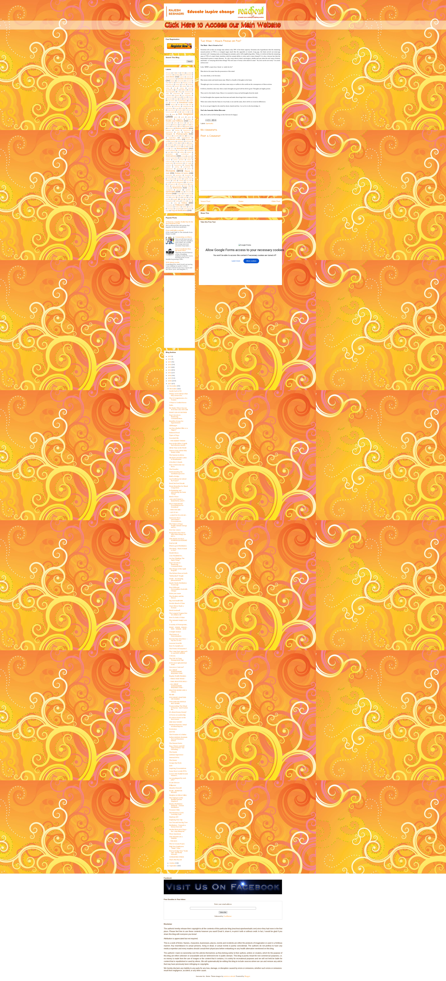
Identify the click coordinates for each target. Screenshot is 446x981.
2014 (169, 364)
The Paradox (173, 469)
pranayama (169, 175)
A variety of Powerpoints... (178, 624)
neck (176, 161)
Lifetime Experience (176, 755)
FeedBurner (228, 916)
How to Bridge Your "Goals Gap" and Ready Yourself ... (178, 852)
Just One (172, 732)
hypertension (187, 130)
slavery (168, 188)
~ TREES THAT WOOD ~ (177, 679)
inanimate (168, 136)
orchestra (168, 165)
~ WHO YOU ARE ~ (175, 510)
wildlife (184, 207)
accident (189, 73)
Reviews (168, 180)
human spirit (189, 126)
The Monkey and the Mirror (176, 597)
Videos (184, 203)
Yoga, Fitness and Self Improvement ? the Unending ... (176, 747)
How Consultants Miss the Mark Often (183, 249)
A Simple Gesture (175, 632)
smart (189, 188)
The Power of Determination (175, 635)
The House (173, 760)
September (173, 866)
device (176, 99)
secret (167, 182)
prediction (178, 175)
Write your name (175, 593)
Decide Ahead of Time (177, 603)
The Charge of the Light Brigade (177, 569)
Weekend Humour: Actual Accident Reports (178, 725)
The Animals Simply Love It (178, 621)
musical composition (172, 158)
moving (183, 156)
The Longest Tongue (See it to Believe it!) (178, 614)
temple (175, 199)
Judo (170, 766)
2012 (182, 73)
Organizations (178, 165)
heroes (182, 123)
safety (174, 180)
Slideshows (177, 188)
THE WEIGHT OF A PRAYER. (175, 837)
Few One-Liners (175, 530)
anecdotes (170, 77)
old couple (188, 163)
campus (184, 86)
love (167, 148)
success (182, 195)
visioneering (169, 205)
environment (169, 108)
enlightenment (187, 106)
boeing (177, 84)
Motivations (171, 156)
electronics (177, 106)
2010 (169, 375)
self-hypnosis (171, 184)
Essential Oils (174, 438)
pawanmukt (187, 167)
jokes (185, 143)
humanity (170, 128)
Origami (187, 165)
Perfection (173, 729)
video (175, 203)
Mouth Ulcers (174, 553)
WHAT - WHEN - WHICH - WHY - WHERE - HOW (178, 628)
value (190, 201)
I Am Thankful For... (176, 556)
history (187, 125)
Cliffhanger (173, 425)
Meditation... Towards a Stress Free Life (177, 826)
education (168, 106)
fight (178, 112)
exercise (190, 108)
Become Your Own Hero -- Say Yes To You (178, 639)
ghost (175, 117)
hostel (181, 126)
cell (174, 88)
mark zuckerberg (170, 150)
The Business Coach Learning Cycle (176, 813)
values (167, 203)
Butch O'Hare (174, 496)
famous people (170, 112)
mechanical (190, 150)
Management (182, 148)
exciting (183, 108)
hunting (177, 130)
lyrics (172, 148)
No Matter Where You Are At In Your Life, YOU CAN (178, 408)
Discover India (188, 99)
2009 (170, 378)
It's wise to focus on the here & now (177, 718)
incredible (176, 136)
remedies (179, 179)
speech (178, 190)
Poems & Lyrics (181, 173)
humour (168, 130)
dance (185, 97)
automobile (180, 81)
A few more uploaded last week (178, 663)
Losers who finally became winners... (178, 774)
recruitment (171, 179)
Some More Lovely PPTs (178, 771)
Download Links (186, 102)
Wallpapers (180, 205)
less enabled (187, 145)
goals (182, 117)
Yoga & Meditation (179, 210)
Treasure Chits (174, 810)
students (179, 194)
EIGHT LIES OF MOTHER (178, 412)
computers (187, 93)
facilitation (188, 110)
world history (187, 208)
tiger (181, 199)
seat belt (188, 180)
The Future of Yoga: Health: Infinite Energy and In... (178, 525)
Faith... (171, 405)
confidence (169, 95)
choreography (170, 92)
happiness (179, 119)
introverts (188, 141)
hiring (181, 125)
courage (179, 97)
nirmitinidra (179, 163)
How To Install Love (176, 646)
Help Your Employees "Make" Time (176, 847)
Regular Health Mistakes (177, 676)
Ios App (168, 143)
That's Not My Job (175, 860)
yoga (167, 210)
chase (177, 90)
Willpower (172, 785)
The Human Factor (175, 743)
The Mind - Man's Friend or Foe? (178, 549)
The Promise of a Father (177, 734)
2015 (169, 362)
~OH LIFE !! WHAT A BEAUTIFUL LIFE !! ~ (177, 500)
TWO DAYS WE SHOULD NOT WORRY (177, 702)
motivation (169, 154)
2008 (170, 381)
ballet (167, 82)
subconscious (188, 194)
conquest (176, 95)
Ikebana (187, 132)
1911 (174, 73)
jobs (181, 143)
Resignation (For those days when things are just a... (177, 534)
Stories (169, 194)
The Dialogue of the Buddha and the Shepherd (176, 799)
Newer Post (205, 201)
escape (177, 108)
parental (168, 167)
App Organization (170, 79)
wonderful (178, 208)
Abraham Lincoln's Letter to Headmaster (178, 458)
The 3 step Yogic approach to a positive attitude (178, 652)
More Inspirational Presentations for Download (176, 505)
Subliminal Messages (172, 195)
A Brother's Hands (175, 462)
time (186, 199)
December (173, 386)
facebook (180, 110)
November (173, 389)
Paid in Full (173, 543)
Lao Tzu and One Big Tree (178, 822)
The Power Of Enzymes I (178, 648)
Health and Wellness (174, 121)
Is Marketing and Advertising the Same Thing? (177, 492)
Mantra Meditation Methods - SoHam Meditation (176, 805)
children (183, 90)
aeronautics (169, 75)
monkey (181, 152)
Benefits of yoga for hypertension (176, 422)
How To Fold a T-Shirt (177, 617)
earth (189, 104)
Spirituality (209, 123)
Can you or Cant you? (176, 667)
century (182, 88)
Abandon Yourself (175, 788)
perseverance (180, 169)
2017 (169, 356)
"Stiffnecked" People (176, 576)
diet (181, 99)
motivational (185, 154)
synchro (173, 197)
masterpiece (181, 150)
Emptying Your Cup (175, 820)
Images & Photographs (177, 134)
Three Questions (175, 834)
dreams (173, 104)
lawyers (191, 143)
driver (184, 104)
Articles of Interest (185, 79)
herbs (175, 123)
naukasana (169, 161)
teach (189, 197)
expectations (171, 110)
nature (189, 159)
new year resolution (185, 161)
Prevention (188, 175)
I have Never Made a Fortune (176, 606)
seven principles (176, 186)
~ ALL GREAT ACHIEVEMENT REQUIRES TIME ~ (176, 685)
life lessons (177, 146)
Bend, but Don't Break (176, 483)
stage (182, 192)
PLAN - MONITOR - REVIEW (176, 791)
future (173, 114)
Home (240, 201)
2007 (170, 383)
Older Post (275, 201)
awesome (188, 81)
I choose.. (172, 656)
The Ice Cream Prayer (177, 844)
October (172, 863)
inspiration (172, 138)
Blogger (247, 976)
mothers (189, 152)
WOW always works (172, 262)
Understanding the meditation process (177, 472)
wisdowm (170, 208)
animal (182, 77)
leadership (171, 145)
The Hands (173, 752)
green (189, 117)
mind (169, 152)
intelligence (180, 141)
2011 (178, 73)
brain (183, 84)
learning (178, 145)
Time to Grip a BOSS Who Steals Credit (178, 451)
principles (168, 177)
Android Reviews (187, 75)
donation (173, 102)
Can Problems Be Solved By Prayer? (177, 479)
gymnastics (169, 119)
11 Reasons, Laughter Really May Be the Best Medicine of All (179, 222)
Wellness (177, 207)
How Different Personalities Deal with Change (178, 589)
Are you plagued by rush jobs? (177, 779)
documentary (181, 100)
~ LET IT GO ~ (174, 512)
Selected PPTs (174, 757)
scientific (181, 180)
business (177, 86)
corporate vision (170, 97)
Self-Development (177, 182)
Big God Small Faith (176, 601)
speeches (188, 190)
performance (169, 169)
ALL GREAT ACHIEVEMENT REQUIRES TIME (175, 671)
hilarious (175, 125)
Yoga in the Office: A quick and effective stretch (178, 444)
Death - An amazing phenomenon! (176, 579)
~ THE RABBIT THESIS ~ (177, 441)
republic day (187, 179)
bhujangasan (169, 84)
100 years (168, 73)
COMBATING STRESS (176, 857)
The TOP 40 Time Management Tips (176, 659)
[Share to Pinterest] (215, 120)
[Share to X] (211, 120)
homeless (174, 126)
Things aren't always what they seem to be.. (178, 394)
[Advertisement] (243, 193)
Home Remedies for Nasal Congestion (178, 487)
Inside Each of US (175, 391)
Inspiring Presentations (177, 768)
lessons (168, 146)
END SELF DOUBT (175, 722)
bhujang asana (187, 82)
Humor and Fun (182, 128)
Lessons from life (175, 643)
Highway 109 (173, 817)
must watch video (185, 158)
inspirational (186, 138)
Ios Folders (175, 143)
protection (176, 177)
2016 (170, 359)
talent (179, 197)
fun (190, 112)
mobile (175, 152)
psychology (184, 177)
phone (189, 169)
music (189, 156)
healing (188, 119)
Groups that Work (175, 763)
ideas (178, 132)
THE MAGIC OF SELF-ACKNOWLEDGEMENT (178, 539)
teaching (168, 199)
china (190, 90)
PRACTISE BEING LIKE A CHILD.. (178, 691)
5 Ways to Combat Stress (177, 402)
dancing (191, 97)
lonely (190, 146)
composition (176, 93)
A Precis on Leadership (177, 715)
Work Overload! (174, 610)
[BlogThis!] (209, 120)
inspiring (172, 141)
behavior (178, 82)
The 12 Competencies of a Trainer (178, 399)
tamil (184, 197)
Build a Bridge (174, 476)
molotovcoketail (229, 976)
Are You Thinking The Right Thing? (176, 559)
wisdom (191, 207)
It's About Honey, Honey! (177, 712)
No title (171, 694)
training (177, 201)
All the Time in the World (177, 448)
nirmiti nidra (169, 163)
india (182, 136)
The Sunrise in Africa (176, 455)
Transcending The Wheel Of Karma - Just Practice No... (178, 707)
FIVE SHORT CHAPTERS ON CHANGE (177, 698)
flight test (184, 112)
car (190, 86)
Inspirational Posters (173, 139)
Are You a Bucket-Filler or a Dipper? (178, 429)
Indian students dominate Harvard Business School (178, 738)
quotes (191, 177)
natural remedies (178, 159)
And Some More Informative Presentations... (175, 519)
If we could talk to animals (175, 230)
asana (173, 81)
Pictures (170, 170)
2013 (169, 367)
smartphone (169, 190)
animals (189, 77)
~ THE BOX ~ (173, 841)
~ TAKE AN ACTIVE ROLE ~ (178, 681)
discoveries (171, 100)
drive (179, 104)
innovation (190, 136)
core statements (186, 95)
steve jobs (188, 192)
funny (167, 114)
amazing (177, 75)
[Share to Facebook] (213, 120)
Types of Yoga (174, 435)
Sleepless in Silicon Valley (178, 795)
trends (184, 201)
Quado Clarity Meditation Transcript (178, 583)
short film (187, 186)
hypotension (169, 132)
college (180, 92)
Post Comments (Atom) (245, 207)
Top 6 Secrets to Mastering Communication (175, 416)
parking (177, 167)
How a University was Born (176, 465)
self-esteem (189, 182)
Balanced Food (174, 432)
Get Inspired (185, 114)
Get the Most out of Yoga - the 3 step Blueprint (178, 830)
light (185, 146)
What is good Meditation (178, 546)
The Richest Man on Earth (178, 573)
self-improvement (183, 184)
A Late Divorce (174, 782)
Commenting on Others (183, 237)
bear (172, 82)
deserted (169, 99)
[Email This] (206, 120)
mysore (168, 159)
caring (167, 88)
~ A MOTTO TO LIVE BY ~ (178, 515)
